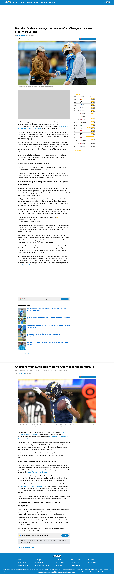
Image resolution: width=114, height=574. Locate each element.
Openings (38, 560)
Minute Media (10, 569)
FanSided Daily (23, 562)
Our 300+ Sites (75, 560)
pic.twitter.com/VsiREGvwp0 (27, 219)
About (20, 560)
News (17, 2)
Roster (43, 2)
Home (20, 353)
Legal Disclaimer (23, 565)
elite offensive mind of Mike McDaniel (32, 486)
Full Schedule (78, 150)
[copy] (28, 39)
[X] (104, 2)
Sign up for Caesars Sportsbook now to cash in (36, 265)
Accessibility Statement (42, 565)
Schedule (29, 2)
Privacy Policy (60, 562)
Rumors (23, 2)
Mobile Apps (91, 560)
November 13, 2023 (41, 169)
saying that (43, 199)
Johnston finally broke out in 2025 (36, 472)
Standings (36, 2)
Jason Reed (21, 35)
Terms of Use (75, 562)
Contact (58, 560)
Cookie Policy (91, 562)
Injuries (48, 2)
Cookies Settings (76, 565)
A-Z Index (59, 565)
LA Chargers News (28, 353)
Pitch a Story (39, 562)
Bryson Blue (21, 373)
